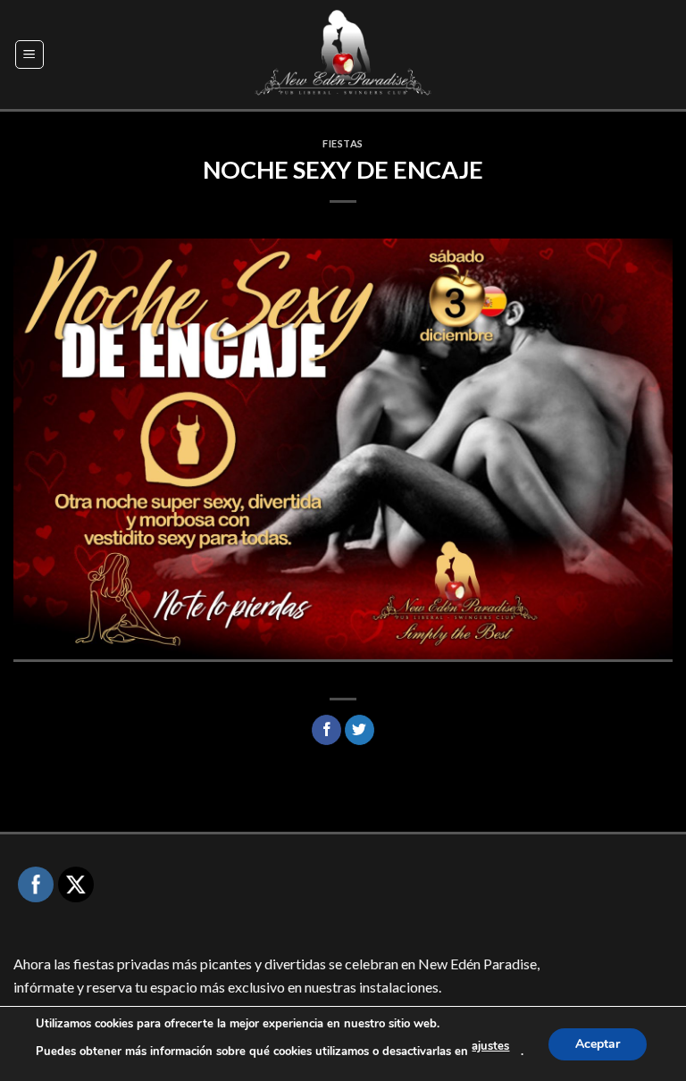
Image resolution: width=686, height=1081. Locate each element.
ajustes (490, 1046)
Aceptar (597, 1043)
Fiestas (343, 143)
